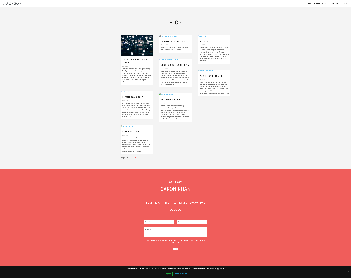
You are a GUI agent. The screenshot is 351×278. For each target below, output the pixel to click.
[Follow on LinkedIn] (171, 209)
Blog (338, 3)
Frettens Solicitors (132, 97)
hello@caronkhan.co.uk (164, 203)
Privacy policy (181, 274)
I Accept (167, 274)
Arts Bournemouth (170, 99)
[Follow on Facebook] (179, 209)
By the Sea (205, 41)
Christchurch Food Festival (175, 65)
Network (317, 3)
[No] (349, 272)
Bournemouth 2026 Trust (173, 41)
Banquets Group (130, 131)
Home (309, 3)
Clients (325, 3)
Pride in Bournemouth (211, 76)
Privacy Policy (171, 243)
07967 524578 (197, 203)
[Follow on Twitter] (175, 209)
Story (332, 3)
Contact (345, 3)
